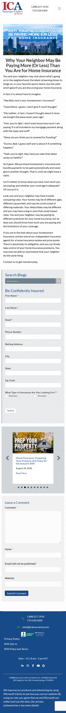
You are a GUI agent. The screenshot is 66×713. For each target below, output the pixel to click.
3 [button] (25, 487)
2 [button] (22, 487)
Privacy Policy (12, 638)
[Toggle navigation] (59, 8)
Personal (41, 396)
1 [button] (18, 487)
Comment (11, 507)
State (8, 368)
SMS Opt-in (10, 643)
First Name (11, 295)
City (7, 356)
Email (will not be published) (21, 563)
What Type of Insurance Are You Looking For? (31, 392)
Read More (20, 473)
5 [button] (31, 487)
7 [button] (38, 487)
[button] (7, 458)
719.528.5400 (39, 10)
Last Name (11, 308)
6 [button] (34, 487)
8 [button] (41, 487)
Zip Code (10, 380)
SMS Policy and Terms (16, 648)
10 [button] (47, 487)
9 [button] (44, 487)
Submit (10, 410)
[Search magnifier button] (58, 281)
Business (13, 396)
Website (9, 578)
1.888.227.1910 (39, 6)
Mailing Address (14, 344)
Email (8, 320)
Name (9, 549)
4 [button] (28, 487)
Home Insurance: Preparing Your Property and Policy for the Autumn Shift (30, 460)
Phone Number (13, 332)
